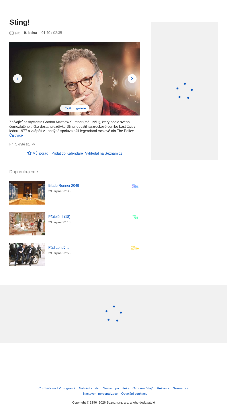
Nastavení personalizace (100, 393)
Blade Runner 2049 (63, 185)
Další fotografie (132, 78)
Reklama (163, 388)
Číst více (16, 135)
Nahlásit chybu (89, 388)
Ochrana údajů (143, 388)
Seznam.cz (180, 388)
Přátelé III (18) (59, 217)
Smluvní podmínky (116, 388)
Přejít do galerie (75, 108)
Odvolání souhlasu (134, 393)
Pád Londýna (58, 247)
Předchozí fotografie (17, 78)
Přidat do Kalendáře (67, 153)
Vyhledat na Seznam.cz (103, 153)
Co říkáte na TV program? (57, 388)
